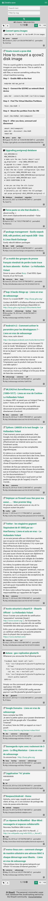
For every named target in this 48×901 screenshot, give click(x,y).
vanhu (8, 511)
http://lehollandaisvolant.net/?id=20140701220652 (22, 645)
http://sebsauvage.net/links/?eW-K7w (17, 875)
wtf (27, 377)
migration (28, 197)
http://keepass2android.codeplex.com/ (18, 812)
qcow (14, 138)
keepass (16, 808)
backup (28, 311)
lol (6, 783)
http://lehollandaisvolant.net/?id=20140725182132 (22, 419)
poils (14, 511)
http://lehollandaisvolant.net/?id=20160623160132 (22, 284)
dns (7, 734)
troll (7, 837)
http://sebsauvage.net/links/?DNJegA (17, 765)
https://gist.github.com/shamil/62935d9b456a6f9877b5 (23, 142)
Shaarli (11, 892)
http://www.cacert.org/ (13, 620)
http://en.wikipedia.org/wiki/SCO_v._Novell (21, 833)
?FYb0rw (7, 700)
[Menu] (46, 3)
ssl (21, 640)
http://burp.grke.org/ (34, 299)
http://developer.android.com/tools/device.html (23, 340)
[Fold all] (7, 26)
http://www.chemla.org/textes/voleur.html (21, 730)
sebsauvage (19, 311)
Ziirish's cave (9, 2)
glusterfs (14, 695)
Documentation (35, 897)
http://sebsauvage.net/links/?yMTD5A (17, 381)
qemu (8, 38)
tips (19, 138)
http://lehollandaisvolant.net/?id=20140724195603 (22, 490)
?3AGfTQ (7, 202)
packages (19, 246)
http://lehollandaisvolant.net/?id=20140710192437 (22, 601)
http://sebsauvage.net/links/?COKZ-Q (17, 738)
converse (9, 279)
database (9, 197)
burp (21, 279)
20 (36, 25)
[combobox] (24, 13)
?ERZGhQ (7, 224)
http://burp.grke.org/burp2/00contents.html (22, 307)
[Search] (24, 19)
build (12, 246)
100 (44, 25)
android (8, 808)
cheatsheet (19, 197)
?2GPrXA (7, 43)
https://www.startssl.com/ (14, 637)
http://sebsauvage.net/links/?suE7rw (17, 318)
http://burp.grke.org (26, 757)
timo (16, 279)
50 (40, 25)
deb (7, 246)
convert (14, 38)
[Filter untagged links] (3, 26)
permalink (23, 41)
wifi (21, 415)
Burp (24, 273)
